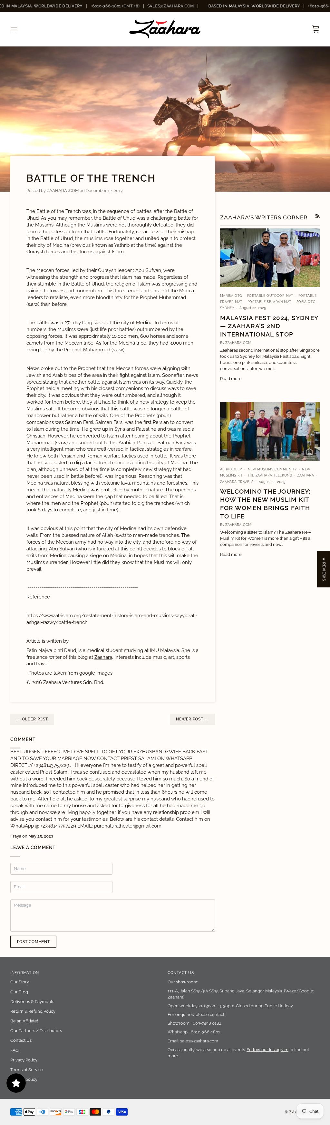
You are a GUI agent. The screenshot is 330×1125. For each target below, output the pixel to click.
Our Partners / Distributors (36, 1030)
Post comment (33, 941)
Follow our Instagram (267, 1049)
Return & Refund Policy (32, 1011)
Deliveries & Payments (32, 1001)
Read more (231, 378)
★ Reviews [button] (324, 569)
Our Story (19, 981)
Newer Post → (192, 719)
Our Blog (19, 991)
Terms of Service (26, 1069)
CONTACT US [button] (181, 972)
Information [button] (24, 972)
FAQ (14, 1050)
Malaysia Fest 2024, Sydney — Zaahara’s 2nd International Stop (269, 326)
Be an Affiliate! (24, 1021)
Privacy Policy (23, 1060)
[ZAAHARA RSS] (317, 216)
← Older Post (32, 719)
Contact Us (21, 1040)
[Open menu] (20, 29)
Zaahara (103, 657)
